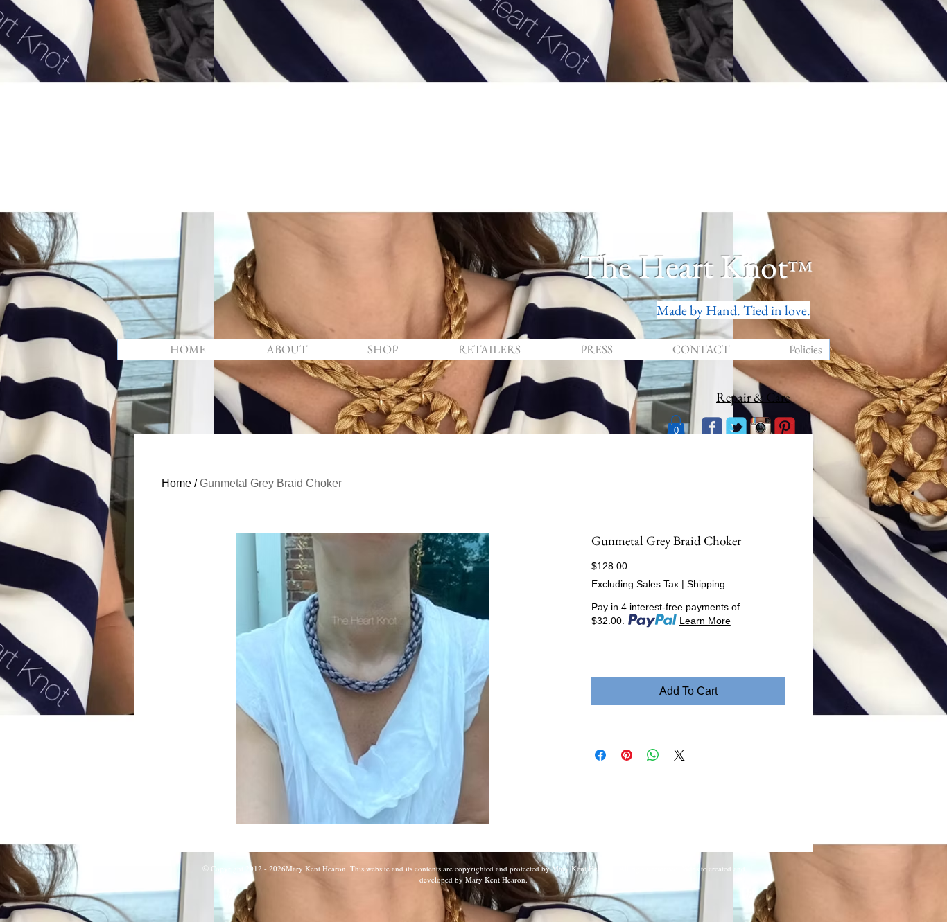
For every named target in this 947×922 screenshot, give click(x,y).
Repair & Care (753, 397)
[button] (676, 426)
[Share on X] (679, 755)
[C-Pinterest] (784, 427)
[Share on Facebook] (600, 755)
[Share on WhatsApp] (653, 755)
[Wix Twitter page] (736, 427)
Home (176, 483)
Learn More (705, 620)
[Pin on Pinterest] (626, 755)
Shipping (706, 583)
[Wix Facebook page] (712, 427)
